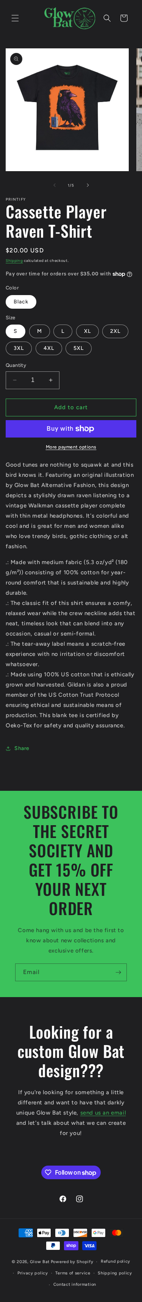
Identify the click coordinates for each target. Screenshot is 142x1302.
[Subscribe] (118, 972)
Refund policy (115, 1261)
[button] (15, 18)
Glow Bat (40, 1261)
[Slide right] (88, 185)
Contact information (74, 1284)
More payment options (71, 447)
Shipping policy (115, 1273)
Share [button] (22, 748)
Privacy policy (32, 1273)
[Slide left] (54, 185)
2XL (115, 331)
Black (21, 301)
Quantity (16, 365)
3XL (19, 348)
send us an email (103, 1112)
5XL (78, 348)
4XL (49, 348)
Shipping (14, 260)
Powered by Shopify (72, 1261)
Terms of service (72, 1273)
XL (87, 331)
